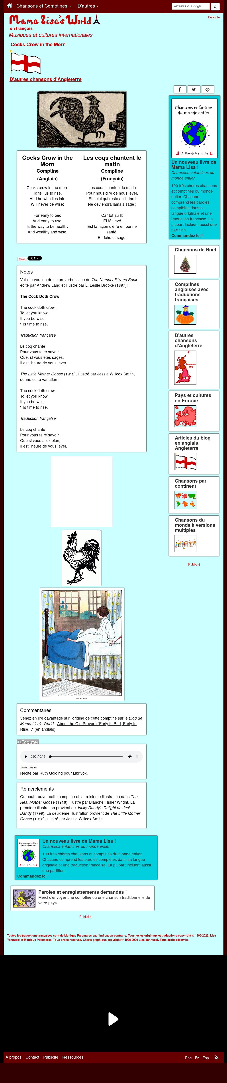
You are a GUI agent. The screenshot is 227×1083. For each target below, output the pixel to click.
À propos (14, 1057)
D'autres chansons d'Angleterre (46, 79)
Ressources (72, 1057)
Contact (32, 1057)
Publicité (50, 1057)
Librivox (80, 773)
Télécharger (28, 767)
